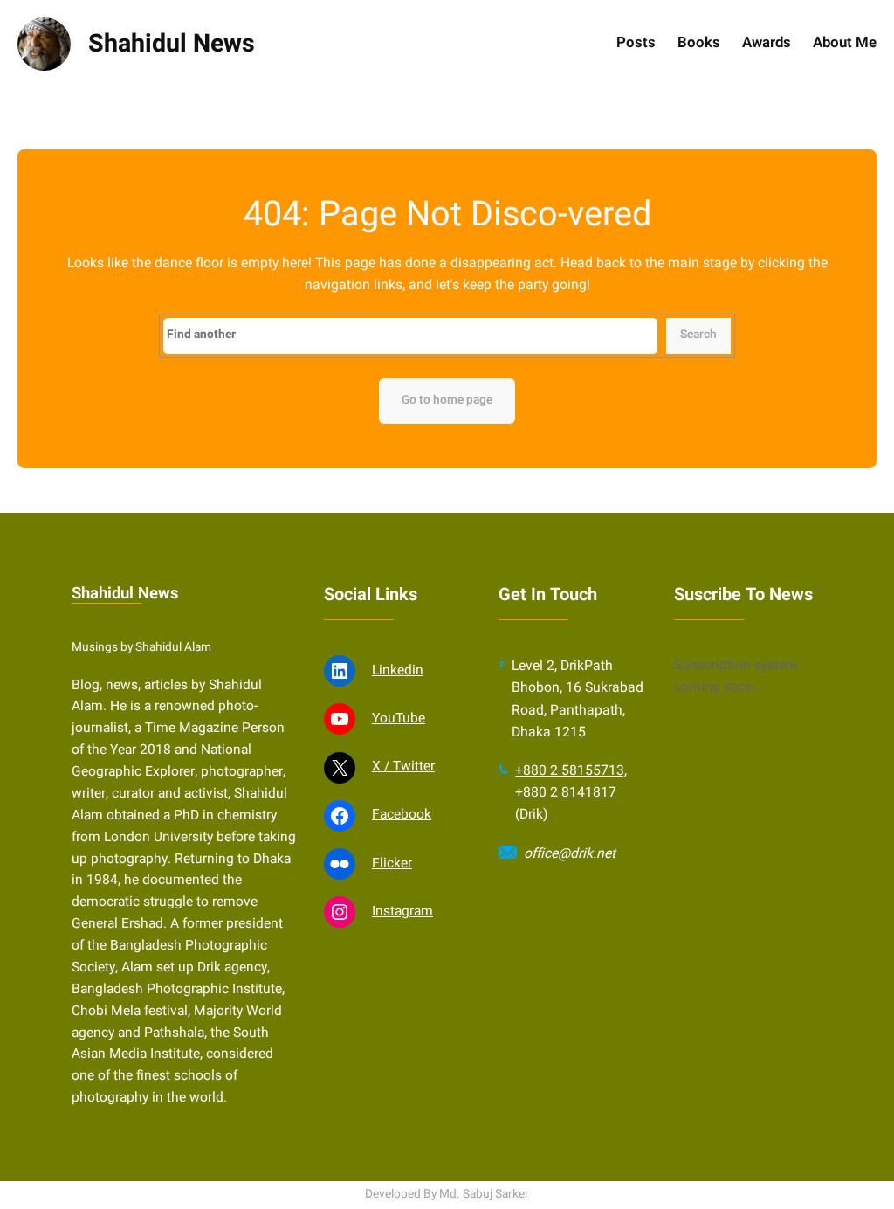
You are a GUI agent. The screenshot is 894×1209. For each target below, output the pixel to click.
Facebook (401, 815)
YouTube (398, 718)
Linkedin (397, 670)
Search (698, 334)
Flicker (392, 863)
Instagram (402, 912)
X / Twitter (403, 766)
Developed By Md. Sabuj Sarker (447, 1194)
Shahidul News (171, 43)
